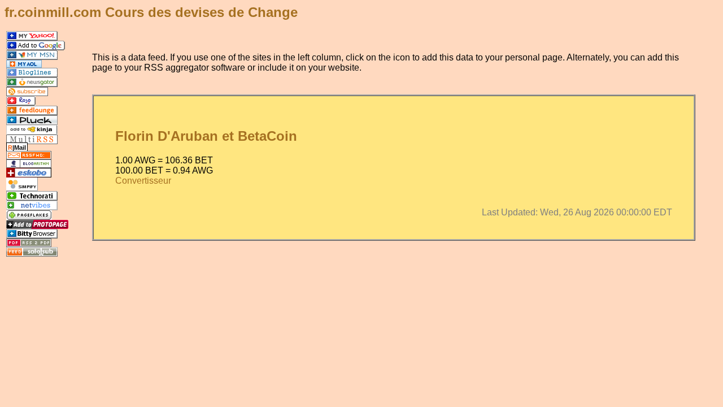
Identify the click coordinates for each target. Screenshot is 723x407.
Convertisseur (143, 180)
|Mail (17, 147)
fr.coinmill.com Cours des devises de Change (151, 12)
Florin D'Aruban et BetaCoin (206, 136)
